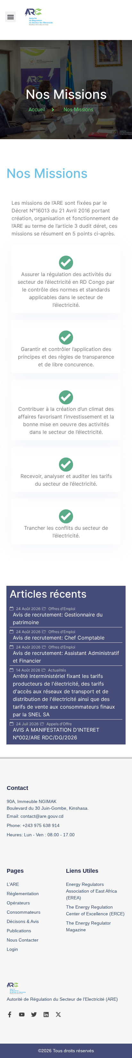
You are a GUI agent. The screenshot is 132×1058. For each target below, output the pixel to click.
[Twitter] (34, 1014)
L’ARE (13, 884)
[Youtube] (22, 1014)
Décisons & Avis (23, 921)
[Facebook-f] (9, 1014)
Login (12, 949)
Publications (19, 930)
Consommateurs (23, 912)
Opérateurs (18, 902)
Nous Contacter (22, 940)
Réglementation (23, 893)
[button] (10, 17)
